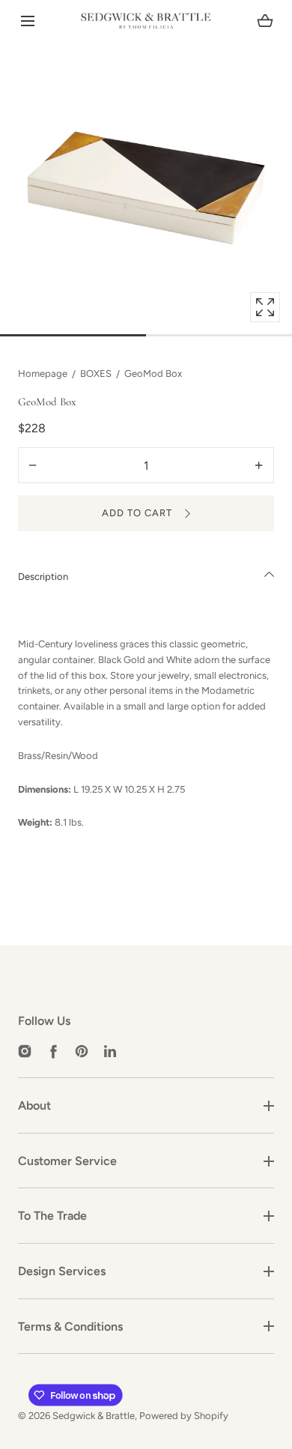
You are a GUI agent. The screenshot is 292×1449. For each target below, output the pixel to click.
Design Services (62, 1271)
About (34, 1105)
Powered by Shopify (183, 1415)
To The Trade (52, 1215)
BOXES (96, 373)
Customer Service (67, 1161)
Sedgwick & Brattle (93, 1415)
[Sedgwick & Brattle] (146, 21)
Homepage (42, 373)
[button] (27, 21)
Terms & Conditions (70, 1326)
